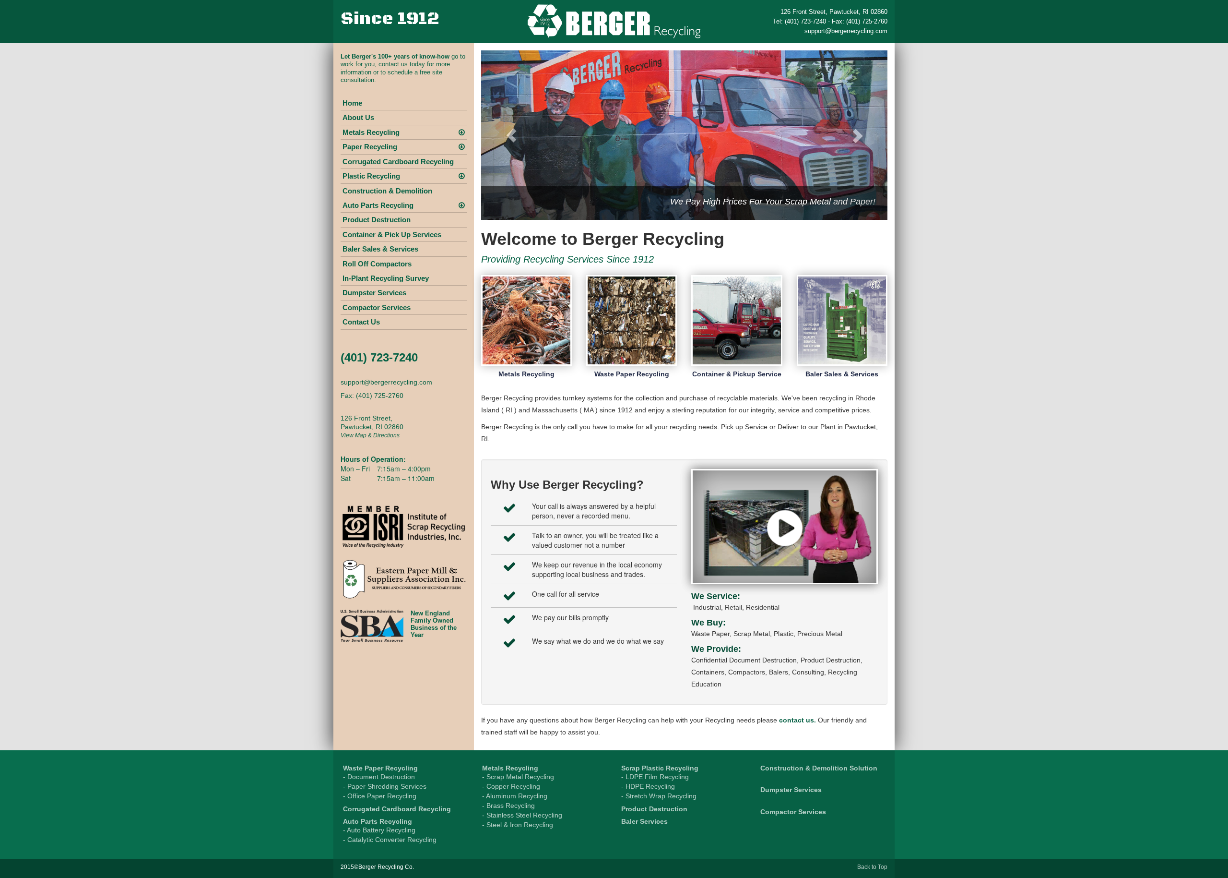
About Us (358, 117)
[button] (511, 135)
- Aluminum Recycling (514, 796)
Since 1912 (390, 19)
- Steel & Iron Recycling (517, 825)
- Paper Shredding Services (384, 786)
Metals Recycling (371, 132)
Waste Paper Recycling (631, 374)
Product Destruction (376, 220)
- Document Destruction (379, 777)
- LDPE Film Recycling (655, 777)
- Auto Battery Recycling (379, 830)
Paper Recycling (369, 147)
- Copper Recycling (511, 786)
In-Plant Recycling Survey (385, 278)
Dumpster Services (374, 293)
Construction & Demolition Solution (818, 768)
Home (352, 103)
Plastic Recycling (371, 176)
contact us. (797, 720)
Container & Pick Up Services (391, 234)
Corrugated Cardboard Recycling (398, 161)
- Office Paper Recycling (379, 796)
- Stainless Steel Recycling (522, 815)
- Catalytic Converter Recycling (390, 839)
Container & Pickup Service (736, 374)
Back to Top (872, 867)
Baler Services (644, 821)
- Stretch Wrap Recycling (659, 796)
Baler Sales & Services (380, 249)
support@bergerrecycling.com (845, 31)
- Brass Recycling (508, 805)
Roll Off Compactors (377, 264)
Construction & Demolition (387, 191)
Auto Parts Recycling (377, 205)
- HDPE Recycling (648, 786)
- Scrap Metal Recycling (518, 777)
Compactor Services (376, 307)
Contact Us (361, 322)
